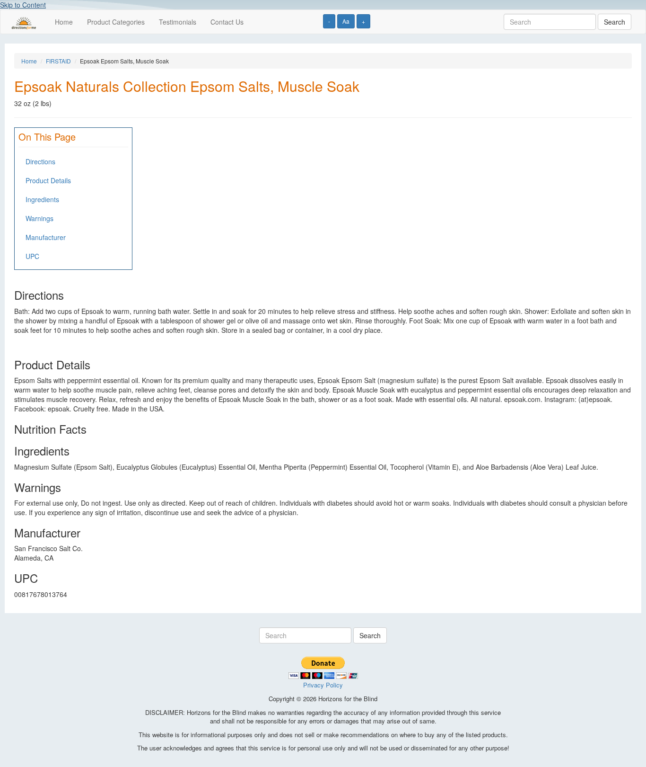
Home (64, 22)
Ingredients (42, 199)
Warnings (39, 218)
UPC (32, 256)
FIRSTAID (58, 61)
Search (614, 22)
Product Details (48, 180)
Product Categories (116, 22)
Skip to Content (23, 4)
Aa (345, 21)
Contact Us (227, 22)
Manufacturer (46, 237)
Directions (40, 161)
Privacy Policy (323, 684)
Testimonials (177, 22)
